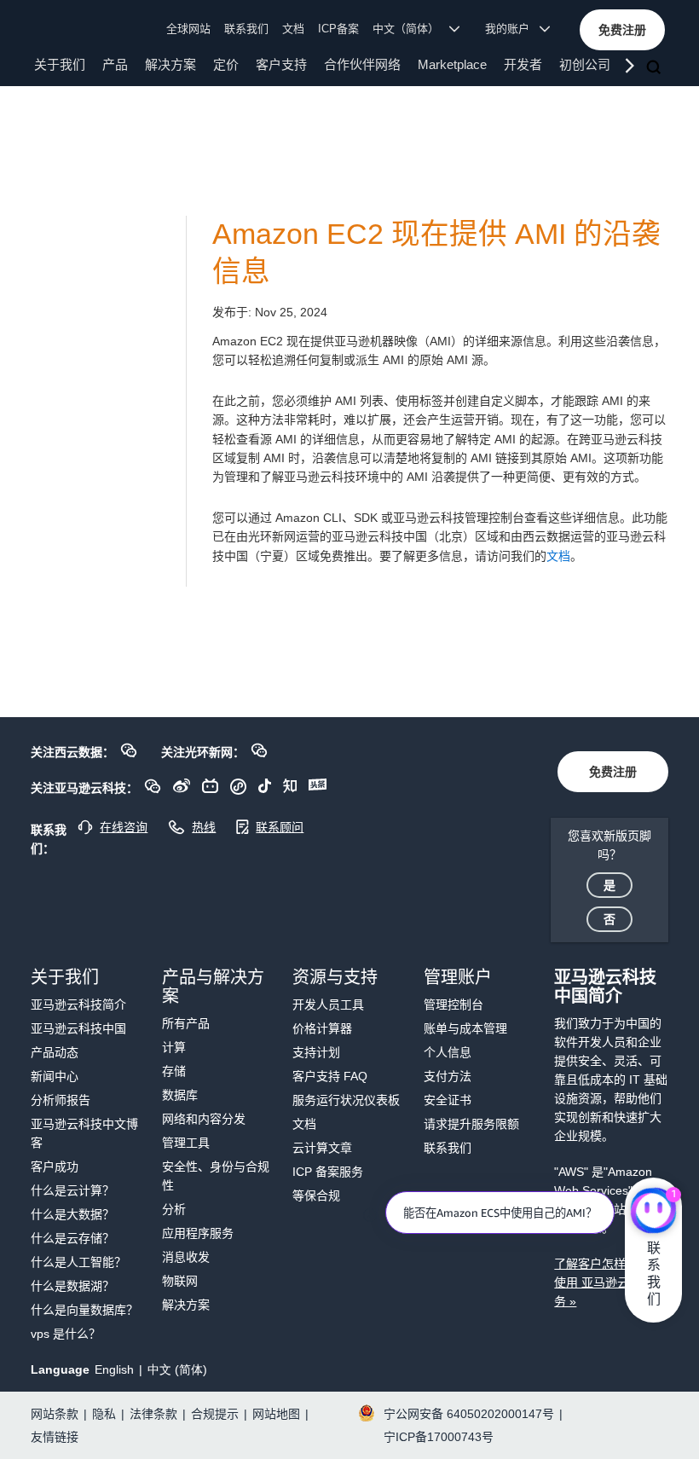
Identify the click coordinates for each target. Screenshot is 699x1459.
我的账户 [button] (512, 28)
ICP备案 (338, 28)
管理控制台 (453, 1004)
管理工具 (186, 1142)
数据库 (180, 1095)
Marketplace (452, 64)
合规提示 (215, 1414)
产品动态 (54, 1052)
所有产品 (186, 1023)
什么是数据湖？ (72, 1286)
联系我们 (246, 28)
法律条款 (153, 1414)
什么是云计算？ (72, 1190)
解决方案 (170, 64)
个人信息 (447, 1052)
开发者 (523, 64)
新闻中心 (54, 1076)
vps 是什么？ (66, 1333)
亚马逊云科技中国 (78, 1028)
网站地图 (276, 1414)
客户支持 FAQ (329, 1076)
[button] (622, 29)
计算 (174, 1047)
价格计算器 (322, 1028)
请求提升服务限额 (471, 1124)
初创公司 (584, 64)
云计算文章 (322, 1148)
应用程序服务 (198, 1233)
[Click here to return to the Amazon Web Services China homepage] (76, 28)
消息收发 (186, 1257)
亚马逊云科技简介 (78, 1004)
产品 (115, 64)
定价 (226, 64)
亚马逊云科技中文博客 (84, 1133)
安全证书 (447, 1100)
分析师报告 (60, 1100)
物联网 (180, 1281)
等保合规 (316, 1195)
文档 (293, 28)
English (114, 1369)
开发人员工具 (328, 1004)
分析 (174, 1209)
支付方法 (447, 1076)
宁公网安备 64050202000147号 (469, 1414)
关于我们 (59, 64)
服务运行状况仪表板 (346, 1100)
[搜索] (655, 68)
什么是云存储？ (72, 1238)
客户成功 (54, 1166)
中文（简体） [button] (411, 28)
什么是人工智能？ (78, 1262)
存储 (174, 1071)
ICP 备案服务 (327, 1171)
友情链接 (54, 1437)
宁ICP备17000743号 (439, 1437)
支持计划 (316, 1052)
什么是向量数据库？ (84, 1310)
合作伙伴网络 (362, 64)
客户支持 (281, 64)
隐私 (104, 1414)
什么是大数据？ (72, 1214)
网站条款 (54, 1414)
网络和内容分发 (204, 1119)
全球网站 (188, 28)
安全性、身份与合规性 (215, 1176)
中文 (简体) (177, 1369)
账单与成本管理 (465, 1028)
